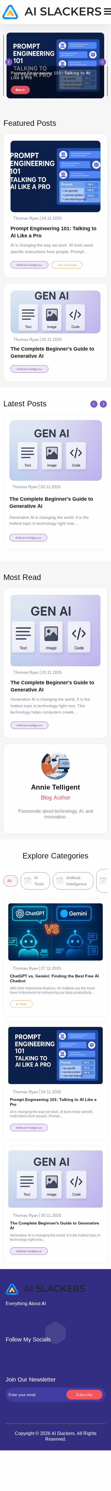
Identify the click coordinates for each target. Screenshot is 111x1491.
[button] (9, 62)
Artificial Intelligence (29, 265)
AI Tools (21, 1004)
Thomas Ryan (26, 218)
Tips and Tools (67, 265)
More (20, 90)
